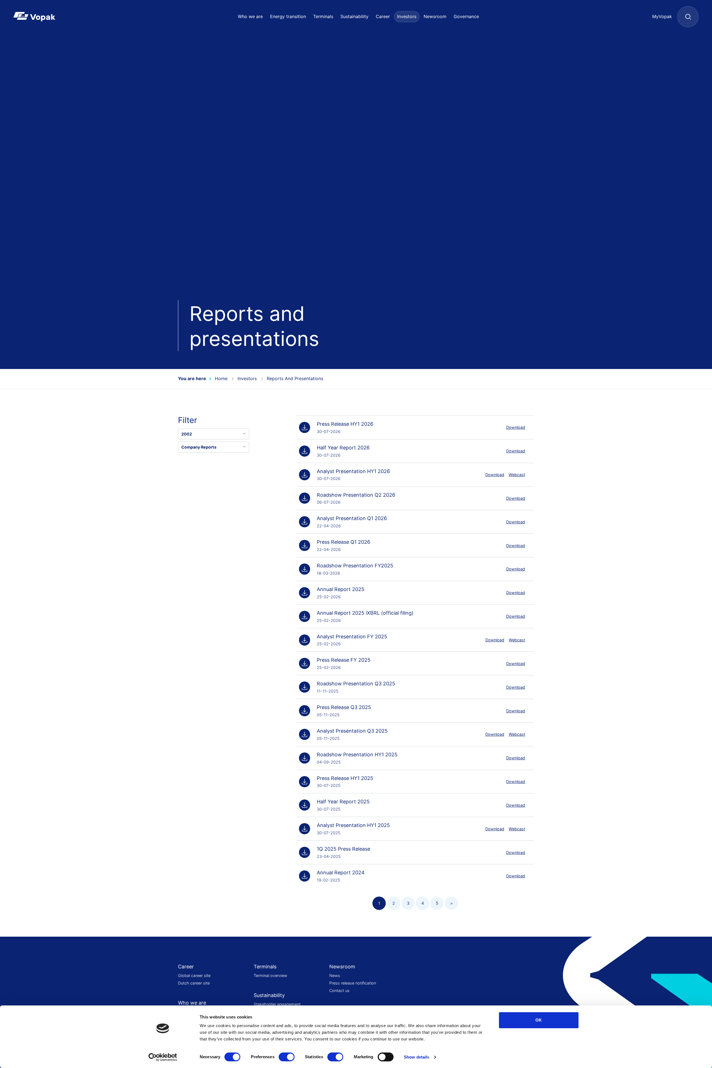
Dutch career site (194, 983)
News (334, 975)
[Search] (688, 17)
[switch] (287, 1056)
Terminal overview (270, 975)
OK (538, 1020)
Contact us (339, 990)
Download (515, 427)
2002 (186, 434)
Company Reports (198, 447)
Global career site (194, 975)
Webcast (517, 474)
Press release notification (352, 983)
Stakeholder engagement (277, 1004)
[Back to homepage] (43, 16)
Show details (416, 1057)
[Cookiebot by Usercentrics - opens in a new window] (163, 1057)
